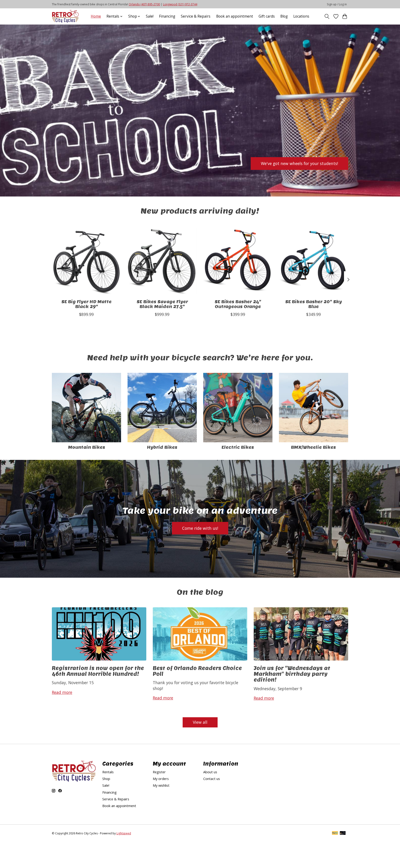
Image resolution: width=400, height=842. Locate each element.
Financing (167, 16)
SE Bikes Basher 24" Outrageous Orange (238, 304)
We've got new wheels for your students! (299, 163)
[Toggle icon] (327, 16)
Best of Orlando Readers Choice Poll (197, 671)
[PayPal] (335, 833)
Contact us (211, 778)
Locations (301, 16)
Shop (106, 778)
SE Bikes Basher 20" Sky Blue (313, 304)
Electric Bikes (238, 447)
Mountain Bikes (86, 447)
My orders (161, 778)
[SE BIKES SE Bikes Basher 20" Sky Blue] (313, 260)
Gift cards (267, 16)
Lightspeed (123, 833)
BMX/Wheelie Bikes (313, 447)
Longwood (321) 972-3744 (180, 4)
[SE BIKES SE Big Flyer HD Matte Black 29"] (86, 260)
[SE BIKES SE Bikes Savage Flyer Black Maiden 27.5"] (162, 260)
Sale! (149, 16)
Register (159, 772)
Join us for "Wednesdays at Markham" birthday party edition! (292, 674)
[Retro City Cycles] (65, 16)
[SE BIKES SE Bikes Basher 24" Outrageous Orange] (237, 260)
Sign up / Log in (337, 4)
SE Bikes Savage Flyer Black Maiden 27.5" (162, 304)
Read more (62, 692)
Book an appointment (234, 16)
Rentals (108, 772)
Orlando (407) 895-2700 (144, 4)
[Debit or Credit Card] (343, 833)
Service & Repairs (195, 16)
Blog (284, 16)
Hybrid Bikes (162, 447)
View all (200, 722)
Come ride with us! (200, 528)
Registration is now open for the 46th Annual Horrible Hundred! (98, 671)
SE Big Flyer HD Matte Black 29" (86, 304)
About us (210, 772)
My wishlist (161, 785)
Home (96, 16)
